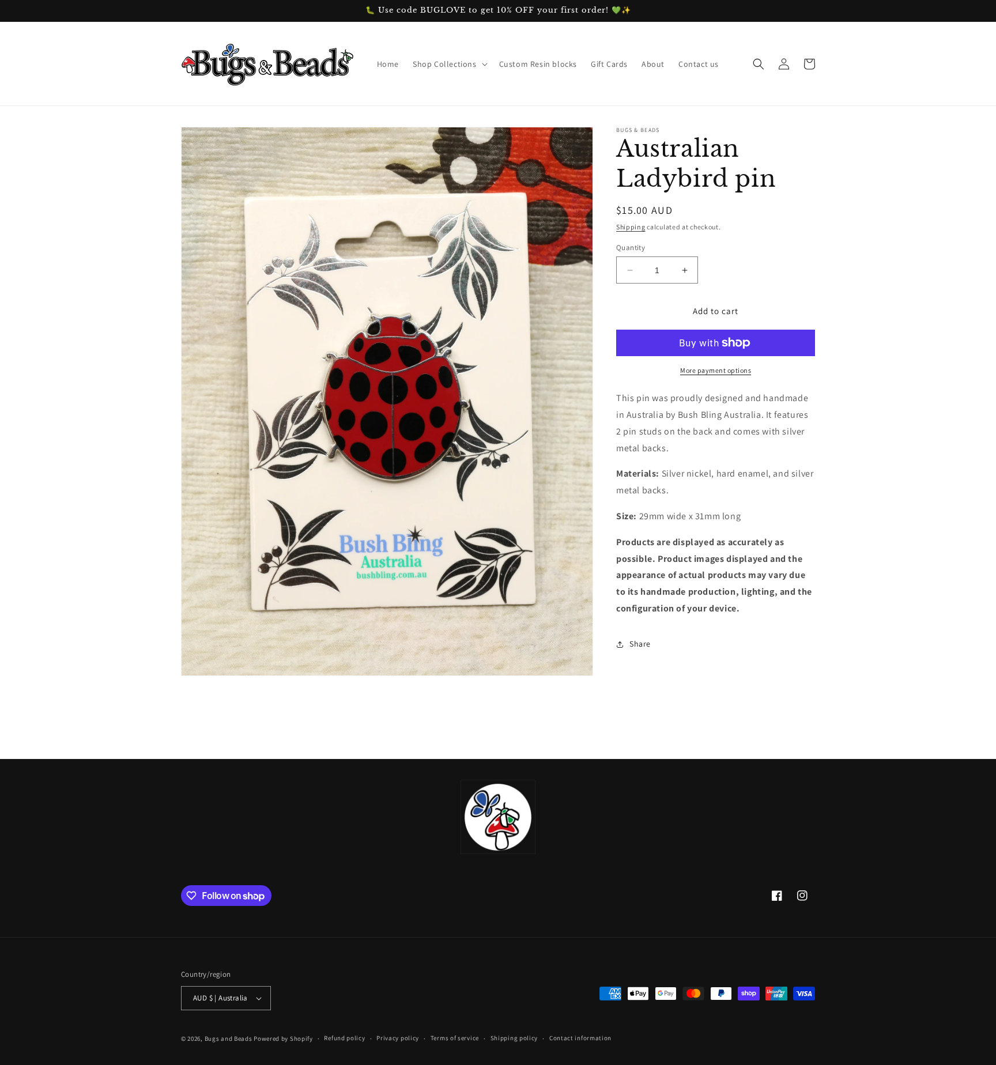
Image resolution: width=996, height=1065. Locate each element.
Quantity (630, 247)
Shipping (631, 226)
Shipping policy (514, 1038)
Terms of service (455, 1038)
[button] (449, 64)
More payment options (715, 370)
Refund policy (344, 1038)
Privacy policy (397, 1038)
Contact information (580, 1038)
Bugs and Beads (228, 1038)
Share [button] (640, 644)
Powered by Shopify (283, 1038)
